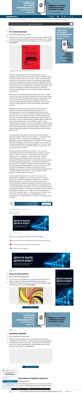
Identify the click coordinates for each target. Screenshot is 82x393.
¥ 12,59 (19, 19)
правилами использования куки (35, 24)
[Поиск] (70, 16)
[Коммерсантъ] (12, 16)
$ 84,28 (12, 19)
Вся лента (67, 391)
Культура (10, 27)
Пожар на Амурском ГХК (38, 19)
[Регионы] (62, 16)
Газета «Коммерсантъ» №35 (15, 209)
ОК (71, 24)
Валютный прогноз (65, 19)
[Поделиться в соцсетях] (7, 40)
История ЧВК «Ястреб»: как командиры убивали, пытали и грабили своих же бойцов (31, 240)
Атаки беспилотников (48, 19)
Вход (68, 16)
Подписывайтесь (46, 203)
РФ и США (31, 19)
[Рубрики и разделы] (72, 16)
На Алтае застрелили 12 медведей (20, 248)
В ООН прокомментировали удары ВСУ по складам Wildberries (26, 244)
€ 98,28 (15, 19)
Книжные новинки (12, 213)
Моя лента (15, 391)
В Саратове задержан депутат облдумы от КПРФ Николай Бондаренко (28, 236)
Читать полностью (30, 307)
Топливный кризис (57, 19)
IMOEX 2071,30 (24, 19)
